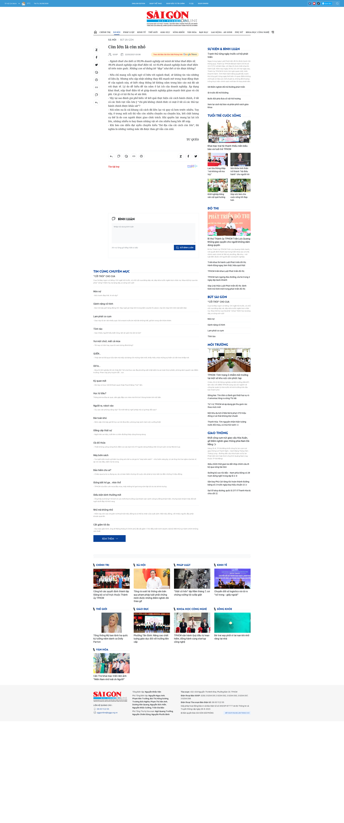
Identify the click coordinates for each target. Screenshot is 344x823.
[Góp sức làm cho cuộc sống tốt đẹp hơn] (240, 185)
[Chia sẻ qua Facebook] (96, 57)
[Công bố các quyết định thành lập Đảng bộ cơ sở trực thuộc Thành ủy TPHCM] (111, 579)
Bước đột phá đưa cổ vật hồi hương (224, 98)
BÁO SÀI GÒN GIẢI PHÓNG (172, 18)
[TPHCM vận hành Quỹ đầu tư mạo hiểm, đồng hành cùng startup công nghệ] (192, 623)
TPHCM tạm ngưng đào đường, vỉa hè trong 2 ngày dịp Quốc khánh (229, 278)
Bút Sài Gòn (127, 39)
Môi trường (218, 344)
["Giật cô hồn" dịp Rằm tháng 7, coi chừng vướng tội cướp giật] (192, 579)
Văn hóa (191, 32)
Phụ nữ (239, 32)
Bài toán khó (100, 418)
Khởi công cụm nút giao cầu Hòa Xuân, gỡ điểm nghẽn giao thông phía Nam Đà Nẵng (228, 441)
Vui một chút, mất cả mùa (106, 341)
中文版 (191, 3)
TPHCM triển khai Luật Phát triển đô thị (226, 271)
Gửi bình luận (186, 247)
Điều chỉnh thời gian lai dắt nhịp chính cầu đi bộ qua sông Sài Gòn (228, 465)
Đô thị (213, 208)
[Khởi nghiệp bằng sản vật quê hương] (218, 185)
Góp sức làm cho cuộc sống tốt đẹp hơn (239, 197)
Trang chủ (95, 32)
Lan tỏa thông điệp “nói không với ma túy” (216, 171)
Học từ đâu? (99, 393)
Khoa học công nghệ (257, 32)
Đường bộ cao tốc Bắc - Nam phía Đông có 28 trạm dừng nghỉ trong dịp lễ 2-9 (229, 474)
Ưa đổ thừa (99, 442)
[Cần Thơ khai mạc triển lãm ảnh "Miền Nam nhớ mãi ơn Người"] (111, 663)
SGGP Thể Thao (155, 3)
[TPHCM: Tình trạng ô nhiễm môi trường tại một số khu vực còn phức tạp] (229, 360)
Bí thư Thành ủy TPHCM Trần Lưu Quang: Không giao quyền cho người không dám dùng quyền (229, 242)
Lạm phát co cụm (102, 316)
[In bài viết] (96, 80)
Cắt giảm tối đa (101, 524)
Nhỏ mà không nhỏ (103, 509)
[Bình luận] (96, 95)
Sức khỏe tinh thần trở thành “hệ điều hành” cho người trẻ (239, 171)
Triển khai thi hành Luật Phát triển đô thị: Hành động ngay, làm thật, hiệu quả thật (227, 264)
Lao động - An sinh (221, 32)
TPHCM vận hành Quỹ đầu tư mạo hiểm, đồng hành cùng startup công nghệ (191, 638)
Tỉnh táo (97, 328)
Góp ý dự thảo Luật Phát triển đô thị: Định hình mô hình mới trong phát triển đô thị (227, 287)
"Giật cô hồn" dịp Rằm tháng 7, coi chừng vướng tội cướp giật (192, 593)
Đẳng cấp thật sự (102, 430)
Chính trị (104, 32)
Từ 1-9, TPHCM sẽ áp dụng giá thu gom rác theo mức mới (227, 405)
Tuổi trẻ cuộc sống (224, 115)
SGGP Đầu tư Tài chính (175, 3)
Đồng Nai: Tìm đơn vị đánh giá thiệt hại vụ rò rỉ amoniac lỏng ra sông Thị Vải (228, 397)
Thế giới (153, 32)
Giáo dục (165, 32)
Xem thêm (273, 32)
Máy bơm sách (100, 455)
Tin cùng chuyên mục (111, 271)
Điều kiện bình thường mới (107, 494)
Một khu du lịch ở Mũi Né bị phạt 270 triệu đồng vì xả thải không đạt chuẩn (227, 414)
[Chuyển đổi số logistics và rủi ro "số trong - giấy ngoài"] (232, 579)
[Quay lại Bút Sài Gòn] (96, 102)
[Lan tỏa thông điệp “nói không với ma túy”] (218, 159)
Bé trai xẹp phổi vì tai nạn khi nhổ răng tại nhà (231, 637)
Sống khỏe (179, 32)
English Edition (138, 3)
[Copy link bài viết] (96, 87)
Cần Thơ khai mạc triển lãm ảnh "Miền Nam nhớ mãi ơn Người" (110, 678)
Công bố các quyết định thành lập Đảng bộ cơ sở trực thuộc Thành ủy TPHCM (111, 594)
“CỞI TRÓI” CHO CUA (104, 276)
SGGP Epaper (203, 3)
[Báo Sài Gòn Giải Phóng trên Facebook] (310, 3)
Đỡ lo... (97, 366)
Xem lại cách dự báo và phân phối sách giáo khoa (228, 106)
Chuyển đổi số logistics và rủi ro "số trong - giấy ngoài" (231, 593)
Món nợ (97, 291)
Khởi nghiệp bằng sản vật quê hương (216, 195)
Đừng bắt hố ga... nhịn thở (107, 482)
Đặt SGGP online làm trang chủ (237, 713)
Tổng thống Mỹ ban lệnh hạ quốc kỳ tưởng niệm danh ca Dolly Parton (110, 638)
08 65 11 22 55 (103, 709)
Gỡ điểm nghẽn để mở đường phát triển (226, 87)
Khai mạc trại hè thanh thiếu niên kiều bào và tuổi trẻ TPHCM (228, 147)
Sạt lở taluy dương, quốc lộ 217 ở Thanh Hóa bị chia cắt (229, 492)
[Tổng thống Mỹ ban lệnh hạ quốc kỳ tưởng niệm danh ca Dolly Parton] (111, 623)
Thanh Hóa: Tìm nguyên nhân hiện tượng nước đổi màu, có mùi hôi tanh (227, 423)
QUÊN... (97, 353)
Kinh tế (141, 32)
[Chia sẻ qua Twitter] (96, 65)
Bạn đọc (203, 32)
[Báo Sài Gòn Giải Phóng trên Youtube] (314, 3)
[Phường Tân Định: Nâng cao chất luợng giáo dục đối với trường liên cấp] (152, 623)
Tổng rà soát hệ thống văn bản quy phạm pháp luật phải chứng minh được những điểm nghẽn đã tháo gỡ (151, 596)
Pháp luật (129, 32)
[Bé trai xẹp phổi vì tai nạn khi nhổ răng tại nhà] (232, 623)
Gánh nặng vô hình (103, 303)
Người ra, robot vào (103, 405)
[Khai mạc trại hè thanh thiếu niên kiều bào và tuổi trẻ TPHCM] (229, 131)
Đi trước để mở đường (218, 92)
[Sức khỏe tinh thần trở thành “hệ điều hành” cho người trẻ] (240, 159)
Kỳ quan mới (99, 380)
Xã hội (116, 32)
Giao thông (218, 432)
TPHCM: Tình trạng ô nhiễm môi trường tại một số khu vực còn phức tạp (228, 377)
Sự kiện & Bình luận (224, 48)
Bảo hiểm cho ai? (102, 470)
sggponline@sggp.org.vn (107, 712)
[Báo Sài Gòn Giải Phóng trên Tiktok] (318, 3)
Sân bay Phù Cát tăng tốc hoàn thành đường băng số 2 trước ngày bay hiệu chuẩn (228, 483)
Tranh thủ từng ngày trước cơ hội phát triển (228, 55)
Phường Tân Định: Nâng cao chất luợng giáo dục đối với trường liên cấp (151, 638)
